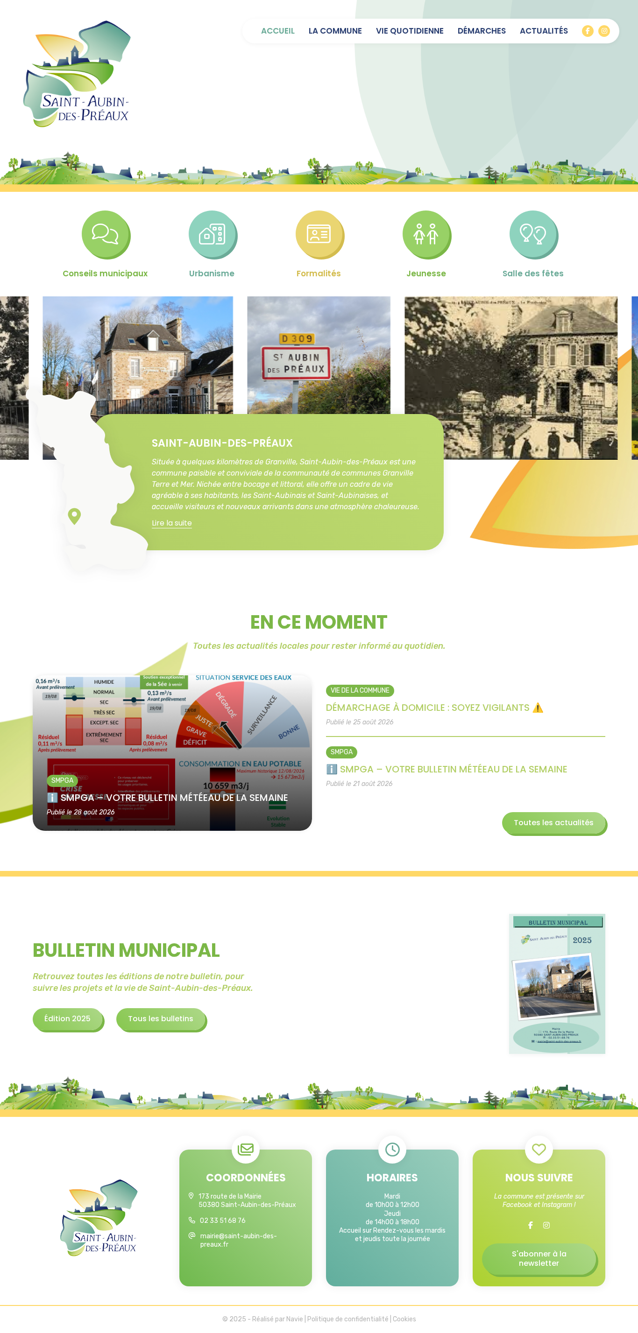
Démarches (482, 31)
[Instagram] (604, 31)
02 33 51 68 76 (223, 1221)
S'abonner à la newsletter (539, 1259)
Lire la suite (172, 523)
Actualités (544, 31)
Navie (294, 1319)
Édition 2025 (67, 1018)
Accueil (278, 31)
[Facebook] (588, 31)
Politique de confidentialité (348, 1319)
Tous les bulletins (160, 1018)
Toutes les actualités (554, 822)
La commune (335, 31)
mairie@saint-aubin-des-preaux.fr (238, 1240)
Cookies (404, 1319)
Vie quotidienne (410, 31)
